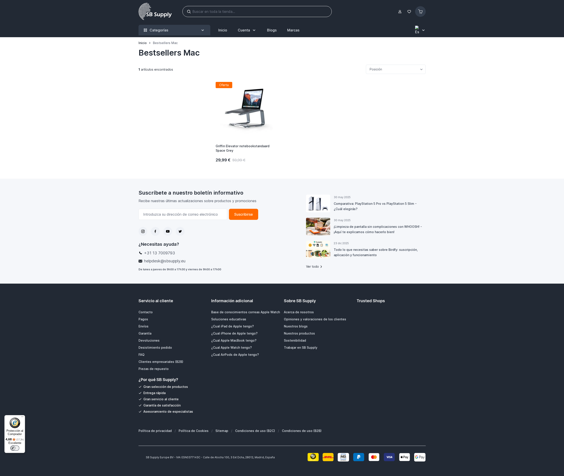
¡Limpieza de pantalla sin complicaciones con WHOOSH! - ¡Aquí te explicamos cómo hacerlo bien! (378, 229)
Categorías (159, 30)
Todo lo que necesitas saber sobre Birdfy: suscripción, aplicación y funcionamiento (376, 252)
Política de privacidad (155, 431)
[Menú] (22, 417)
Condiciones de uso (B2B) (302, 431)
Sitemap (221, 431)
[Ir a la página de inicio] (155, 11)
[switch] (14, 448)
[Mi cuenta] (400, 12)
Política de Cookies (194, 431)
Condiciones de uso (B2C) (255, 431)
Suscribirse (243, 214)
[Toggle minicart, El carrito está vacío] (420, 11)
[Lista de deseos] (409, 12)
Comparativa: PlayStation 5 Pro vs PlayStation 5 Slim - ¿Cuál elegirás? (375, 206)
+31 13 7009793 (159, 253)
